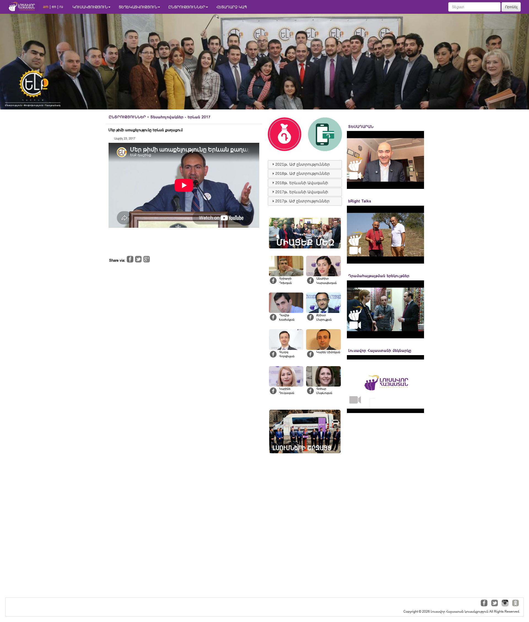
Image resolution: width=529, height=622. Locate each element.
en (54, 6)
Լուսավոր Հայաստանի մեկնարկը (379, 350)
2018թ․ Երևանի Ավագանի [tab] (301, 183)
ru (61, 6)
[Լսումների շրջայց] (305, 432)
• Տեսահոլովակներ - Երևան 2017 (159, 117)
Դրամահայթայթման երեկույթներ (378, 276)
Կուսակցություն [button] (90, 7)
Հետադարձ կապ (231, 7)
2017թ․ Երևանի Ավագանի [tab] (301, 192)
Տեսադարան (361, 126)
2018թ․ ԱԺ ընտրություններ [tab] (302, 173)
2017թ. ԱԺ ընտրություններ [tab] (302, 201)
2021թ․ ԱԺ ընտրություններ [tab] (302, 164)
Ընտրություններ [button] (186, 7)
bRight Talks (359, 201)
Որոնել (511, 7)
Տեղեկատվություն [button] (138, 7)
